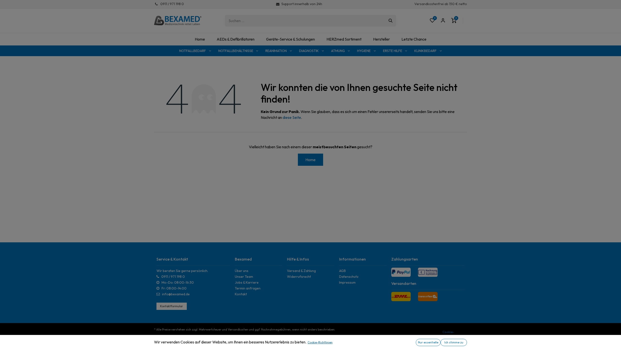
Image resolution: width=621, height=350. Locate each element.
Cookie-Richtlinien (320, 342)
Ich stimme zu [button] (453, 342)
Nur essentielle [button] (428, 342)
